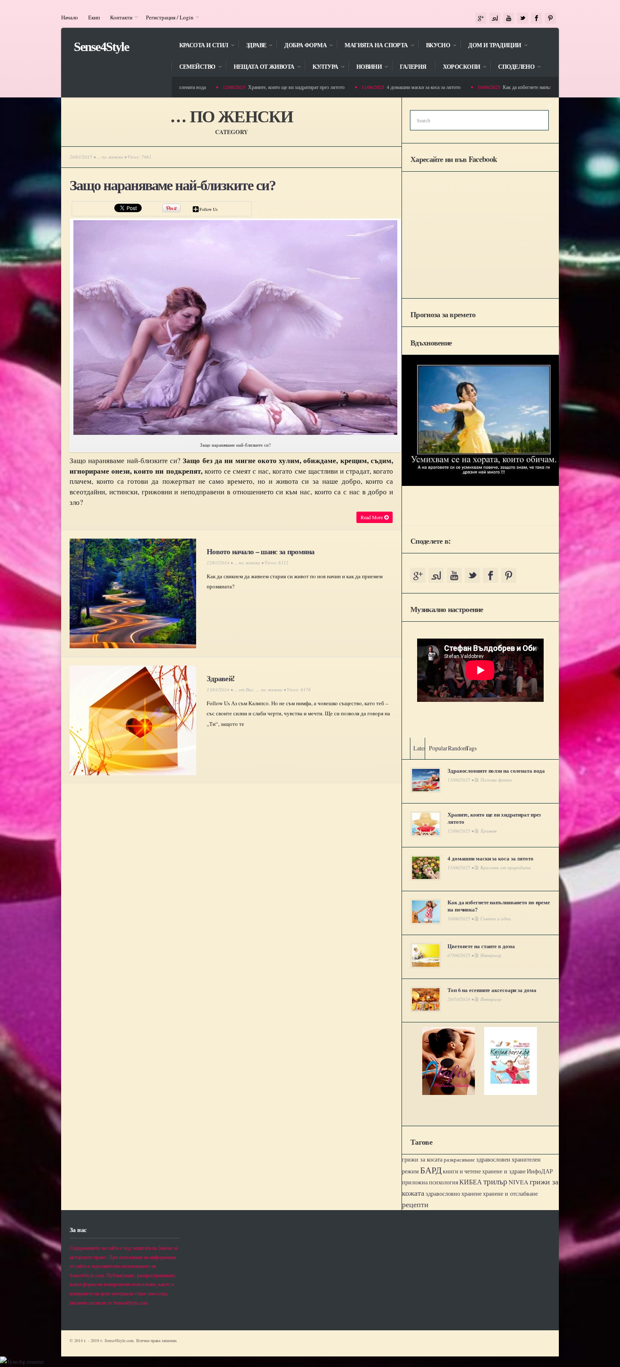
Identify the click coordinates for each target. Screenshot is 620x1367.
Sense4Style (101, 47)
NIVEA (518, 1182)
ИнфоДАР (540, 1171)
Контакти (118, 17)
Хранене (488, 831)
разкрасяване (459, 1159)
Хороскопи (457, 67)
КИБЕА (470, 1182)
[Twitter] (522, 18)
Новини (365, 67)
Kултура (321, 67)
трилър (495, 1181)
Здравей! (221, 678)
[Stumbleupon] (494, 18)
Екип (94, 17)
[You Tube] (508, 18)
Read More (372, 517)
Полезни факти (496, 780)
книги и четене (462, 1171)
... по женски (110, 157)
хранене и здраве (504, 1171)
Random (458, 748)
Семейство (193, 67)
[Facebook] (536, 18)
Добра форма (301, 45)
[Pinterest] (550, 18)
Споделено (512, 67)
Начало (69, 17)
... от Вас (243, 689)
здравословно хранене (454, 1193)
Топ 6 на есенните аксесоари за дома (491, 990)
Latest (420, 748)
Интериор (490, 955)
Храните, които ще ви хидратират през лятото (275, 87)
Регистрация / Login (167, 17)
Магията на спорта (371, 45)
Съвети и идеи (495, 918)
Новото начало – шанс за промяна (261, 551)
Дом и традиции (490, 45)
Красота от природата (505, 867)
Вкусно (434, 45)
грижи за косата (422, 1159)
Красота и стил (199, 45)
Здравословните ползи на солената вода (496, 770)
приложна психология (430, 1182)
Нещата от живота (259, 67)
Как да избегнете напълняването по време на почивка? (539, 87)
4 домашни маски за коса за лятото (403, 87)
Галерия (413, 67)
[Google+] (480, 18)
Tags (471, 748)
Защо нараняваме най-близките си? (172, 185)
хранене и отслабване (510, 1193)
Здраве (252, 45)
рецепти (415, 1204)
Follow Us (208, 209)
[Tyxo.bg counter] (22, 1361)
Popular (438, 748)
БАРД (431, 1170)
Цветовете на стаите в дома (481, 946)
